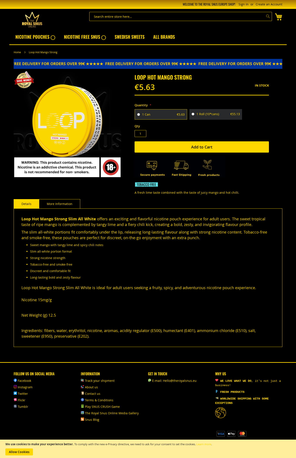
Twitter (23, 394)
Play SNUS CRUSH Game (102, 407)
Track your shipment (100, 381)
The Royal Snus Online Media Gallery (112, 413)
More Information (59, 204)
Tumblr (23, 407)
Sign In (244, 4)
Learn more (203, 444)
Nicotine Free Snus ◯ (85, 37)
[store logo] (32, 19)
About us (91, 387)
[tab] (26, 204)
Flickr (21, 400)
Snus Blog (92, 420)
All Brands (164, 37)
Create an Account (269, 4)
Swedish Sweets (130, 37)
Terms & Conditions (99, 400)
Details (26, 204)
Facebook (24, 381)
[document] (148, 448)
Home (17, 52)
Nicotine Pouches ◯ (35, 37)
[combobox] (180, 16)
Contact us (92, 394)
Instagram (25, 387)
